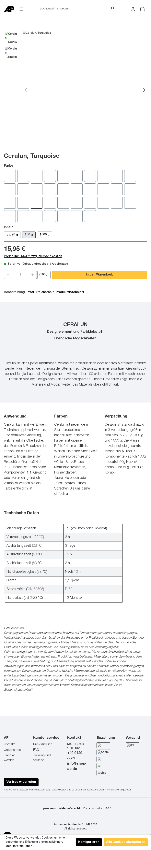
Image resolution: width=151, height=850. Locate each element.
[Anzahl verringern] (8, 275)
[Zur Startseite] (10, 9)
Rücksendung (42, 744)
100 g (29, 234)
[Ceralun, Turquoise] (85, 90)
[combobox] (73, 9)
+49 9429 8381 (74, 755)
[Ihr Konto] (133, 9)
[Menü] (21, 9)
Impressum (48, 808)
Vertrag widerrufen (21, 782)
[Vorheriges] (26, 90)
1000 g (45, 234)
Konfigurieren (88, 842)
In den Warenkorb (99, 274)
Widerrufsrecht (69, 808)
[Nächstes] (144, 90)
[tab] (14, 292)
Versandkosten (59, 790)
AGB (108, 808)
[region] (75, 90)
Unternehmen (13, 750)
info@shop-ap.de (77, 766)
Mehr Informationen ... (20, 846)
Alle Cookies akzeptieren (125, 842)
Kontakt (9, 744)
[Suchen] (112, 9)
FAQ (36, 750)
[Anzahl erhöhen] (33, 275)
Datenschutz (92, 808)
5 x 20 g (12, 234)
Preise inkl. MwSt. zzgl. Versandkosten (33, 256)
